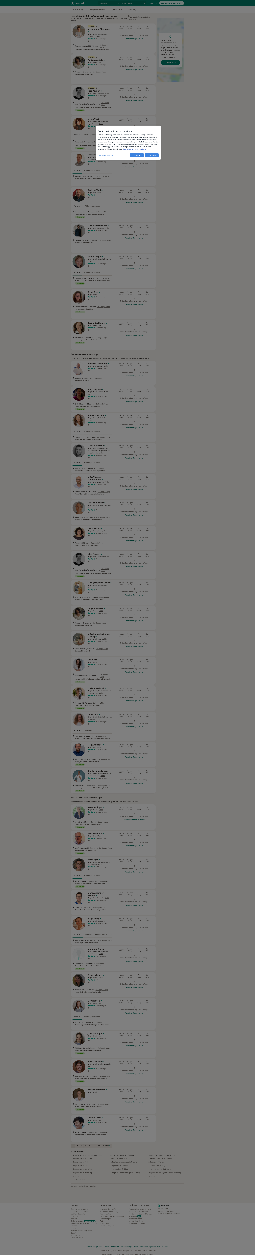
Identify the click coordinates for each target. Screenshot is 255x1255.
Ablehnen (137, 155)
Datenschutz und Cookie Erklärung (134, 149)
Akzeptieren (152, 155)
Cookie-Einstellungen (105, 156)
